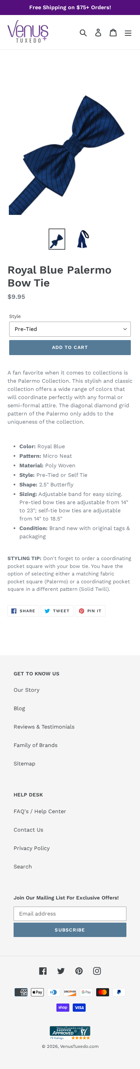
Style (15, 316)
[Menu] (128, 32)
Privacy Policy (32, 848)
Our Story (26, 690)
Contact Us (28, 829)
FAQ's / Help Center (40, 811)
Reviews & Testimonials (44, 726)
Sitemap (24, 763)
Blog (19, 708)
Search (23, 866)
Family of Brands (35, 745)
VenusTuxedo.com (79, 1046)
